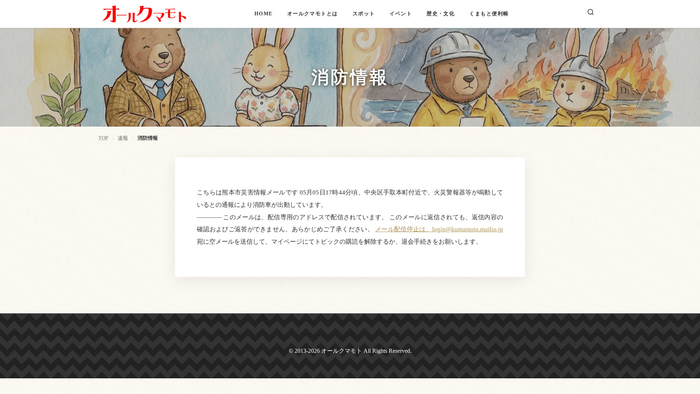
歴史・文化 (441, 13)
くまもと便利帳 (489, 13)
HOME (263, 13)
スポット (364, 13)
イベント (400, 13)
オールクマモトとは (312, 13)
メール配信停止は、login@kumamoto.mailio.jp (439, 229)
